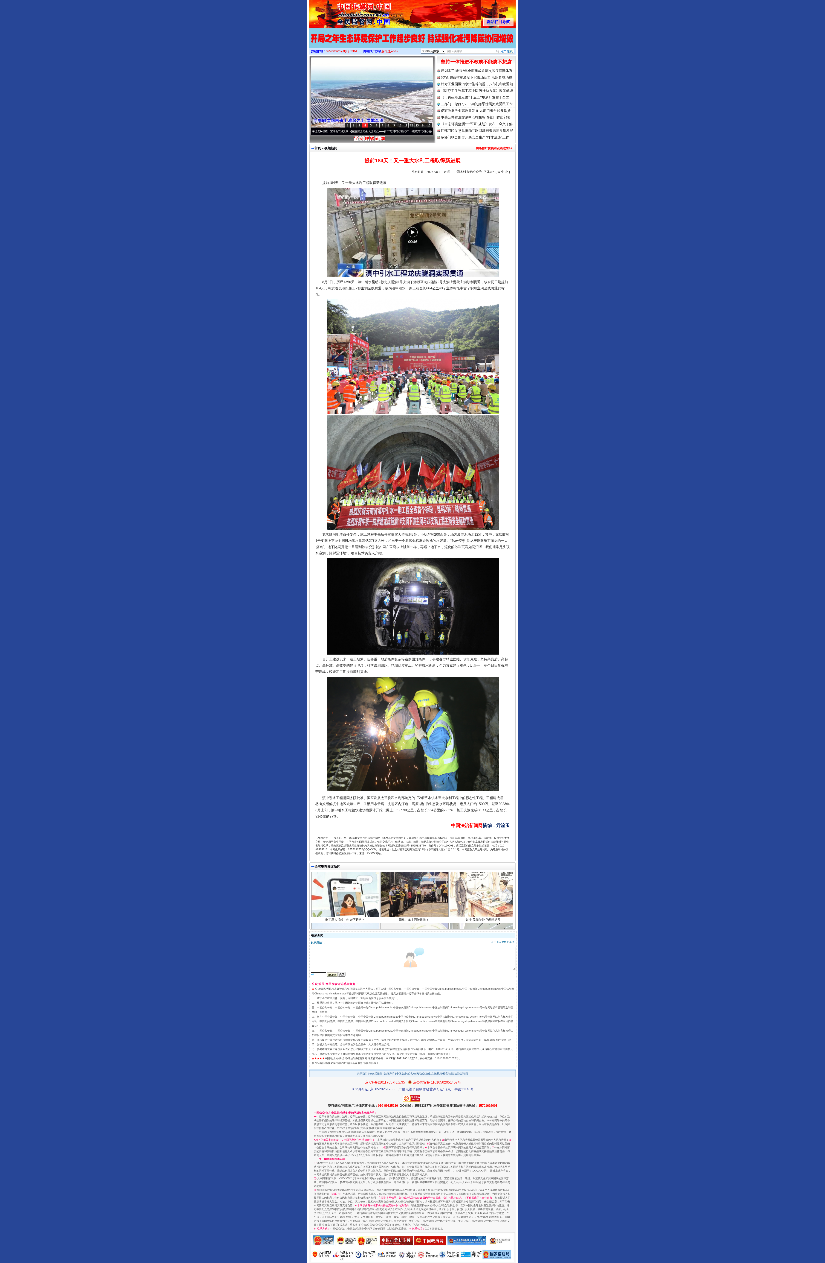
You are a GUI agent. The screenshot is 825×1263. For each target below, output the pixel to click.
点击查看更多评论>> (503, 942)
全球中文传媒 (344, 12)
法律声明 (389, 1073)
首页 (318, 148)
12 (411, 125)
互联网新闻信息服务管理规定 (377, 998)
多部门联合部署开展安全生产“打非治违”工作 (475, 137)
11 (405, 125)
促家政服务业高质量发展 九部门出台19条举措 (475, 110)
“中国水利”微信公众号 (467, 171)
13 (417, 125)
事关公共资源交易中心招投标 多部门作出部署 (475, 117)
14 (423, 125)
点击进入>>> (390, 51)
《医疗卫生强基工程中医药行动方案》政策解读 (477, 91)
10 (399, 125)
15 (428, 125)
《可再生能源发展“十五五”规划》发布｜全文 (475, 97)
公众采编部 (375, 1073)
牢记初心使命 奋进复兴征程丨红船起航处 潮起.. (420, 131)
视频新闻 (330, 148)
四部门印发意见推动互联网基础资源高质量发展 (477, 130)
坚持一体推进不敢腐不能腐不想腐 (476, 61)
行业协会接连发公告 (344, 925)
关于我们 (362, 1073)
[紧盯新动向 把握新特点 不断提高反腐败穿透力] (412, 42)
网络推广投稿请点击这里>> (494, 148)
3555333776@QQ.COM (341, 51)
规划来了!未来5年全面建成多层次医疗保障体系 (476, 71)
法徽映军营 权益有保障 (483, 925)
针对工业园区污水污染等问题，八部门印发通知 (477, 84)
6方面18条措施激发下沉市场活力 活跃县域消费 (476, 77)
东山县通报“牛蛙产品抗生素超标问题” (414, 925)
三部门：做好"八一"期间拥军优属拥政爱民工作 (477, 104)
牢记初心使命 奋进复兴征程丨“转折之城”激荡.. (359, 131)
